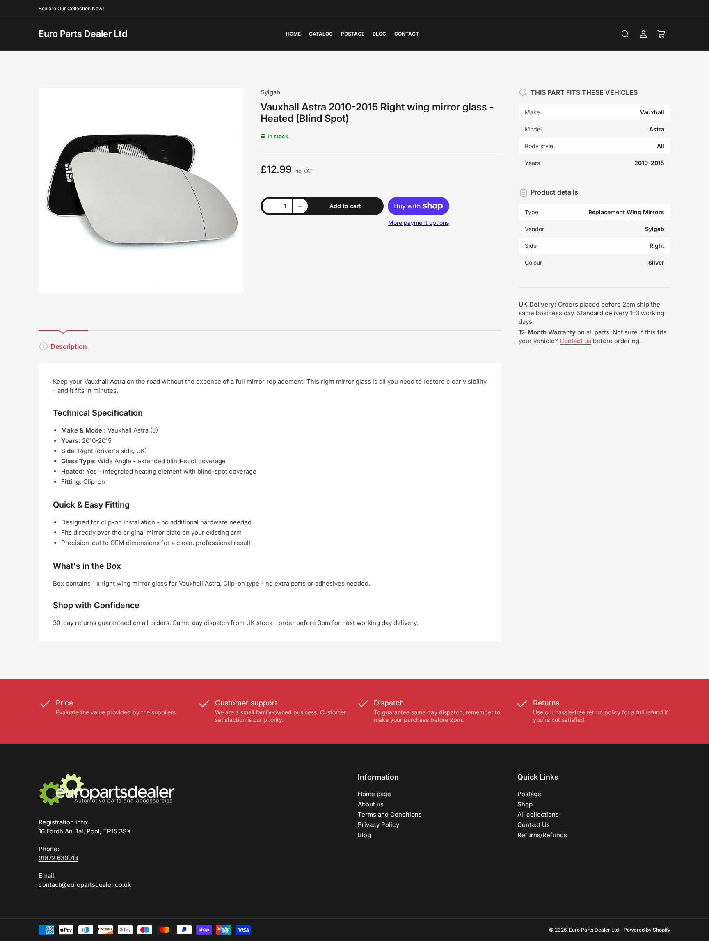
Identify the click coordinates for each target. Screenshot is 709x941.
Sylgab (270, 92)
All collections (538, 814)
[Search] (625, 34)
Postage (352, 34)
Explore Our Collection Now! (71, 8)
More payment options (418, 222)
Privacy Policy (378, 825)
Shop (525, 804)
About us (371, 804)
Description (68, 346)
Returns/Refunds (542, 835)
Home (293, 34)
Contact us (575, 341)
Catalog (321, 34)
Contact (406, 34)
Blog (379, 34)
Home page (374, 794)
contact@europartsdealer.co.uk (85, 884)
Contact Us (533, 825)
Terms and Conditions (390, 814)
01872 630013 (58, 858)
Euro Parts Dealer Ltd (83, 33)
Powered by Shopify (647, 930)
